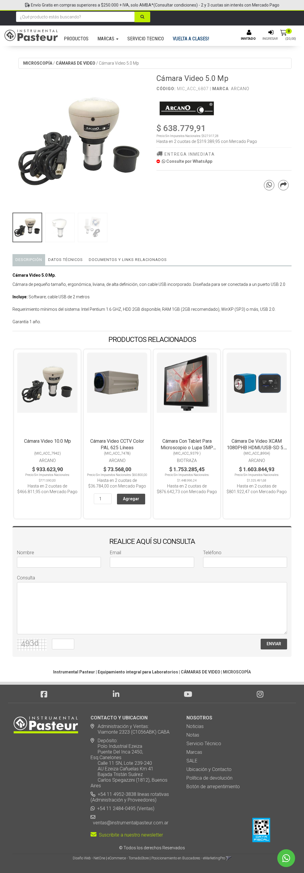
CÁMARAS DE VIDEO (75, 63)
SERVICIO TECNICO (145, 39)
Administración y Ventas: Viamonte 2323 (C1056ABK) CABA (130, 729)
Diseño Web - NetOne (89, 858)
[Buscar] (142, 17)
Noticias (195, 726)
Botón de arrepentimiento (213, 786)
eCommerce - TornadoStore (128, 858)
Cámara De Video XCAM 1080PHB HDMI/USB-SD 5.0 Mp (257, 447)
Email (115, 552)
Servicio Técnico (203, 743)
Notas (192, 735)
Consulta (26, 578)
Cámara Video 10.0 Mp (47, 441)
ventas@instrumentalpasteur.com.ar (129, 823)
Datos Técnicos (65, 259)
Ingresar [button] (270, 39)
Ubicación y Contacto (209, 769)
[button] (229, 858)
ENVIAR (274, 643)
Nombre (25, 552)
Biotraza (187, 460)
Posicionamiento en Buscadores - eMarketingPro (188, 858)
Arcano (240, 88)
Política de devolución (209, 778)
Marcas (194, 752)
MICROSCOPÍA (37, 63)
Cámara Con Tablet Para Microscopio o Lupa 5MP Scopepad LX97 (187, 447)
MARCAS (106, 39)
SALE (191, 761)
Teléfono (212, 552)
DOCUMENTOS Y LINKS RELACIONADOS (128, 259)
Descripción (28, 259)
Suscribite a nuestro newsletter (129, 835)
